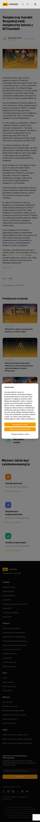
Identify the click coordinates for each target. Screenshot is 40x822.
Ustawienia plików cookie (20, 434)
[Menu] (35, 4)
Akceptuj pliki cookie (20, 424)
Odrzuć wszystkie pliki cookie (20, 429)
